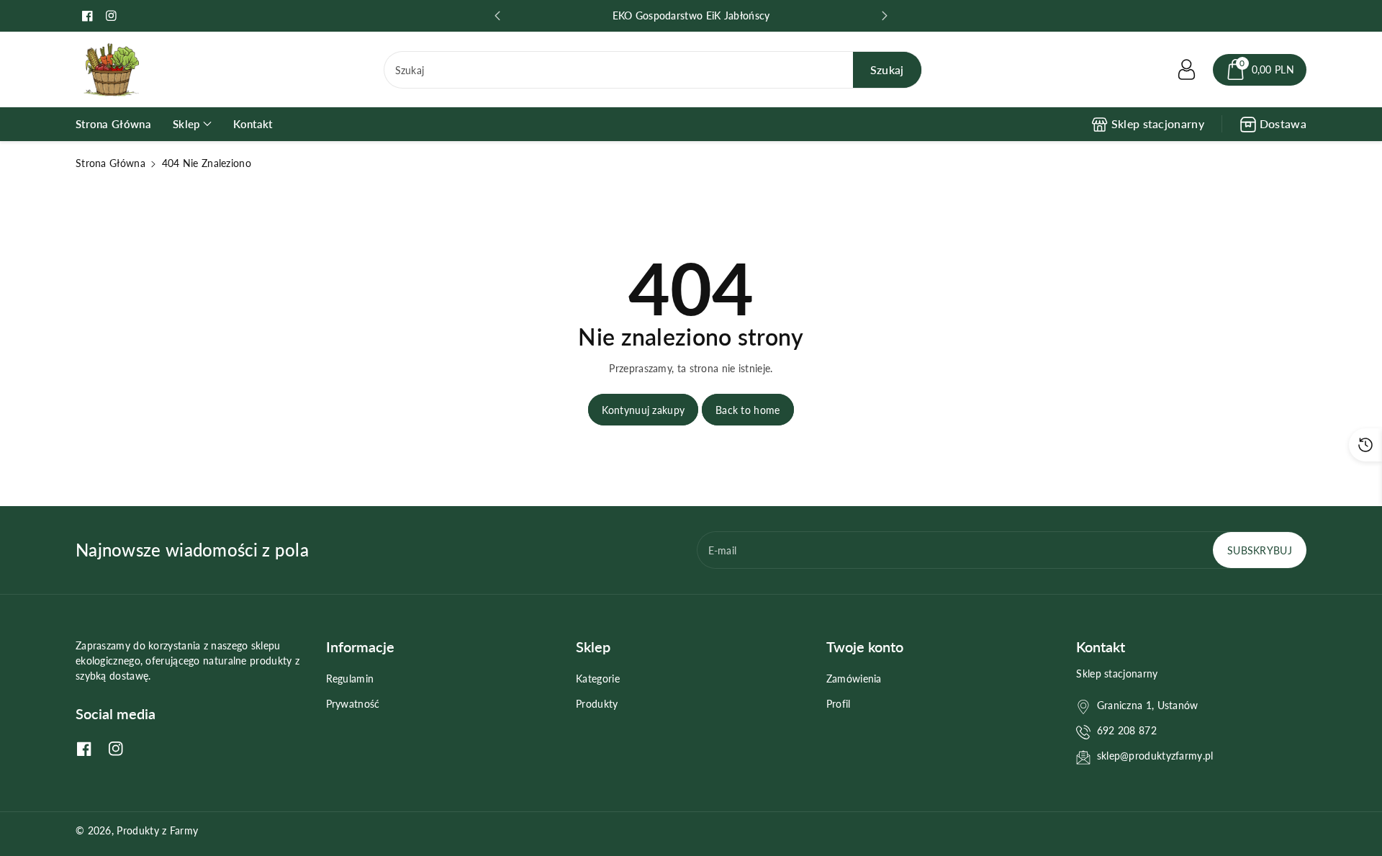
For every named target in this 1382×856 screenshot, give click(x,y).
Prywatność (353, 704)
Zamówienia (854, 678)
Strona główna (110, 163)
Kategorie (598, 678)
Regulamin (350, 678)
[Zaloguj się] (1187, 70)
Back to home (747, 410)
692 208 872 (1127, 730)
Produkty (597, 704)
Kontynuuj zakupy (643, 410)
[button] (1259, 70)
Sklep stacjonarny (1157, 123)
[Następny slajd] (884, 16)
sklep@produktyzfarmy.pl (1155, 755)
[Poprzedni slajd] (497, 16)
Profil (838, 704)
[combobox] (652, 70)
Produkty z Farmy (157, 830)
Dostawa (1283, 123)
